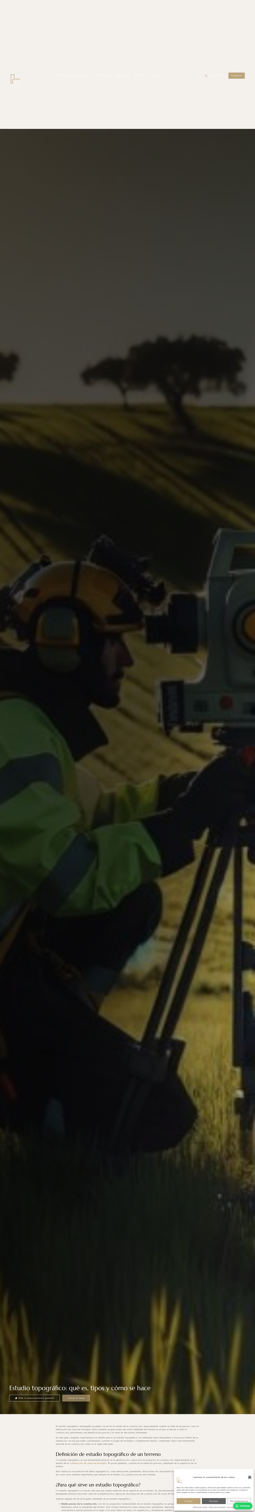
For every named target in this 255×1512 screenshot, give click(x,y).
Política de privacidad (217, 1507)
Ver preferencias (239, 1501)
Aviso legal (231, 1507)
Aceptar (188, 1501)
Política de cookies (200, 1507)
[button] (249, 1477)
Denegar (213, 1501)
